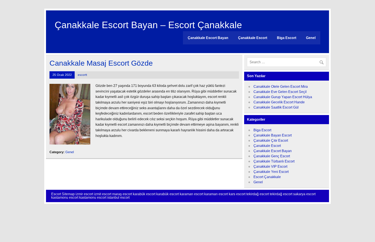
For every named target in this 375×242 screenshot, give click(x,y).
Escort (56, 194)
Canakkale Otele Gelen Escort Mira (280, 86)
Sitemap (68, 194)
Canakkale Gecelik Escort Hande (279, 102)
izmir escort (84, 194)
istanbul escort (118, 197)
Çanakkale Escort (252, 38)
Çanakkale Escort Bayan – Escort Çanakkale (148, 25)
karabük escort (144, 194)
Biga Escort (286, 38)
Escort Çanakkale (267, 177)
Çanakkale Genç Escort (271, 156)
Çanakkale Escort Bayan (208, 38)
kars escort (237, 194)
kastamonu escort (64, 197)
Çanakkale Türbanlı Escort (273, 161)
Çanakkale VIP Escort (270, 166)
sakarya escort (304, 194)
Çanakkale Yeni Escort (271, 172)
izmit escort (102, 194)
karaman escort (191, 194)
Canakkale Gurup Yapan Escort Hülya (282, 97)
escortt (82, 74)
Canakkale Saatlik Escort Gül (276, 107)
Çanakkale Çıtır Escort (270, 140)
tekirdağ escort (257, 194)
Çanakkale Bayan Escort (272, 135)
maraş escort (122, 194)
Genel (311, 38)
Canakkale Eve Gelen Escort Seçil (280, 92)
